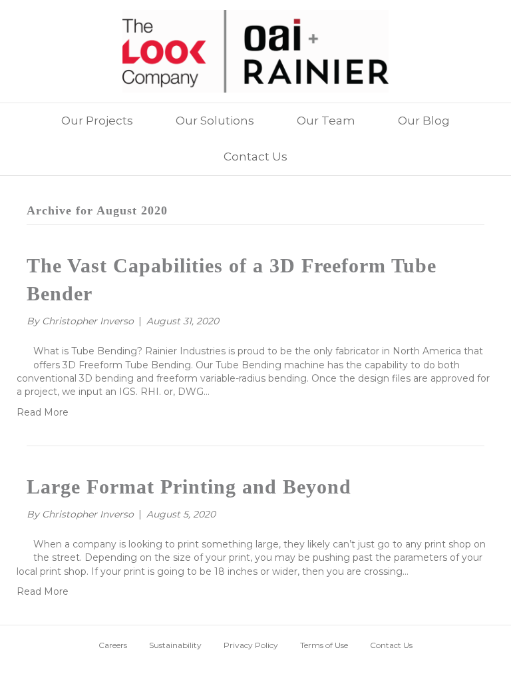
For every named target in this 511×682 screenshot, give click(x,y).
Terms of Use (324, 645)
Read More (43, 412)
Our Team (326, 120)
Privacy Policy (251, 645)
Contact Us (255, 156)
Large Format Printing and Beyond (189, 487)
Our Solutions (215, 120)
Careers (112, 645)
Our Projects (97, 120)
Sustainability (175, 645)
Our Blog (424, 120)
